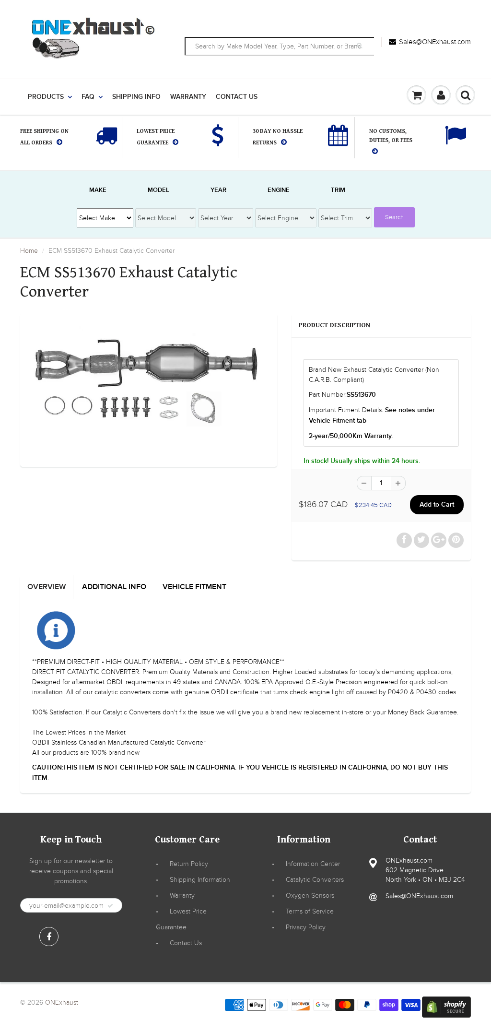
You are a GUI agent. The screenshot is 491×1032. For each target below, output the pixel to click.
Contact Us (236, 97)
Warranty (188, 97)
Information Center (313, 864)
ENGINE (279, 190)
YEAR (218, 190)
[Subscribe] (110, 905)
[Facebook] (48, 936)
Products (46, 97)
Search (394, 217)
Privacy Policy (306, 927)
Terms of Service (310, 911)
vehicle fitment (194, 587)
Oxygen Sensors (310, 895)
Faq (88, 97)
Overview (46, 587)
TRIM (338, 190)
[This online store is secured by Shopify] (446, 1006)
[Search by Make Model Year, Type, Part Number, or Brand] (360, 45)
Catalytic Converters (315, 880)
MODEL (158, 190)
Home (29, 251)
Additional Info (114, 587)
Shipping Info (136, 97)
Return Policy (189, 864)
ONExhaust (61, 1002)
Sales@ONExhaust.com (435, 41)
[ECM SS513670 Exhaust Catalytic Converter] (148, 389)
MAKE (97, 190)
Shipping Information (200, 880)
